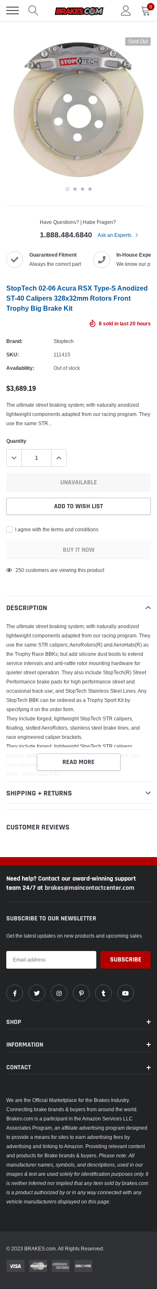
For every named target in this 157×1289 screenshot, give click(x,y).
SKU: (12, 354)
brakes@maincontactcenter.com (89, 888)
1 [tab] (67, 189)
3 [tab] (82, 189)
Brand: (14, 341)
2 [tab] (75, 189)
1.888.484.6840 (66, 234)
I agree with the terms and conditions (56, 529)
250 (19, 570)
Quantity (16, 441)
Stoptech (64, 341)
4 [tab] (90, 189)
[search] (33, 10)
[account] (126, 10)
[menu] (12, 10)
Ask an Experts (115, 235)
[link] (14, 993)
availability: (20, 368)
